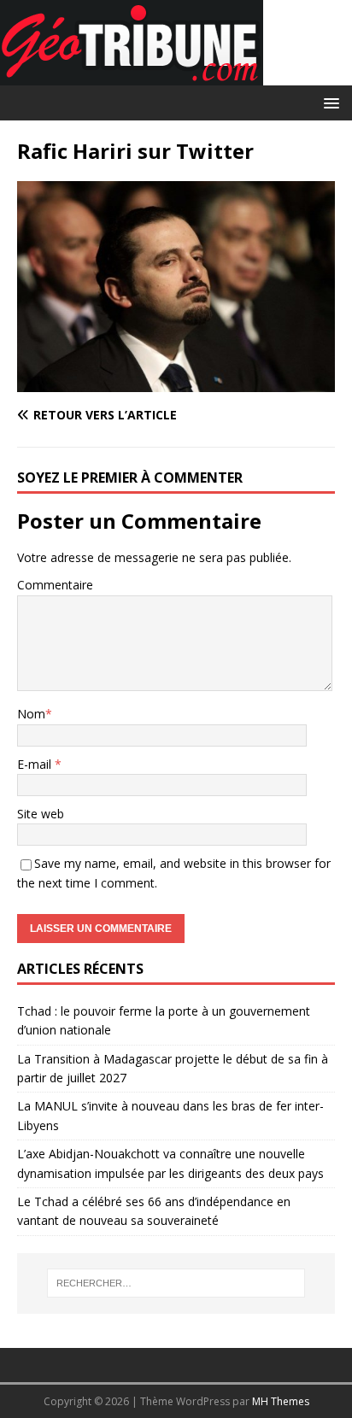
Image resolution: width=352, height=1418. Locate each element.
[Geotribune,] (131, 75)
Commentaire (55, 585)
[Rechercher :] (176, 1283)
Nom (31, 714)
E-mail (36, 764)
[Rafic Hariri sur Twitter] (176, 382)
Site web (40, 814)
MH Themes (280, 1401)
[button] (328, 102)
